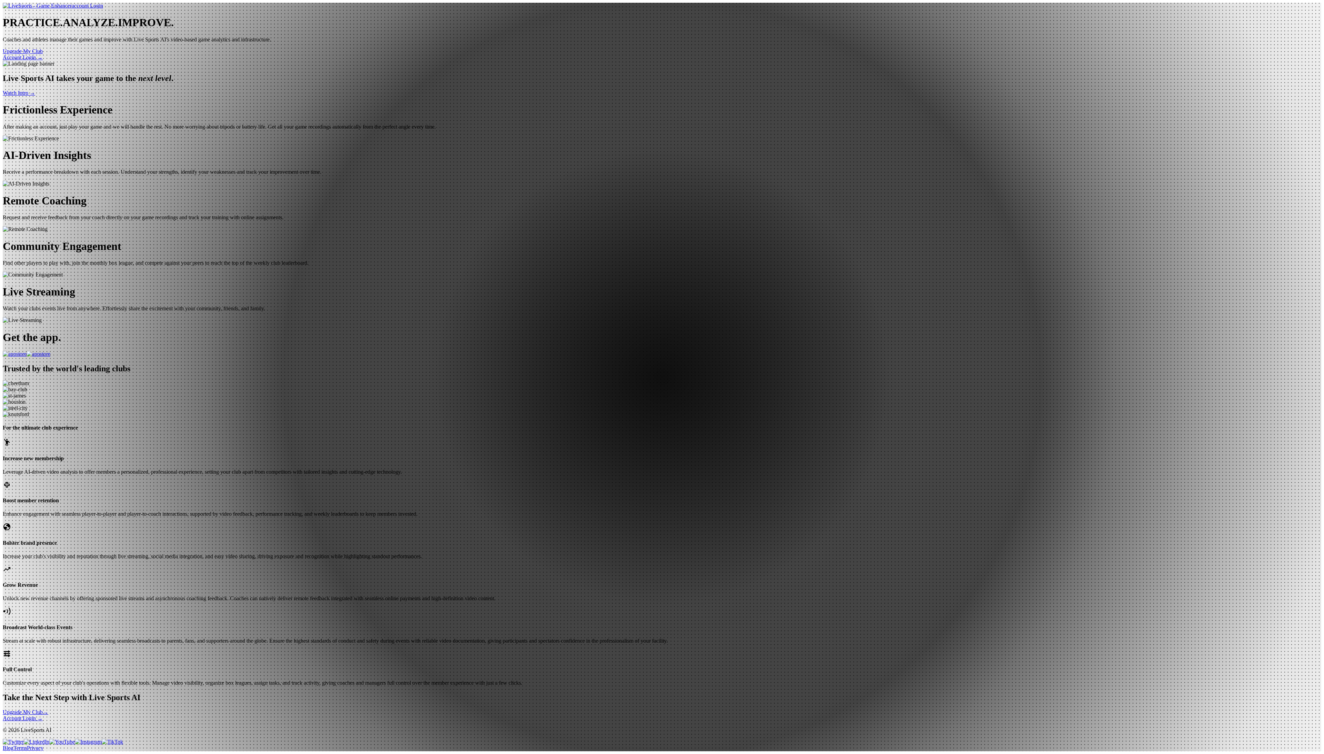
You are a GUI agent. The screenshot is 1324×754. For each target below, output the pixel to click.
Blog (8, 748)
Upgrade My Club (25, 712)
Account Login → (23, 57)
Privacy (35, 748)
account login (87, 6)
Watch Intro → (19, 93)
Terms (20, 748)
